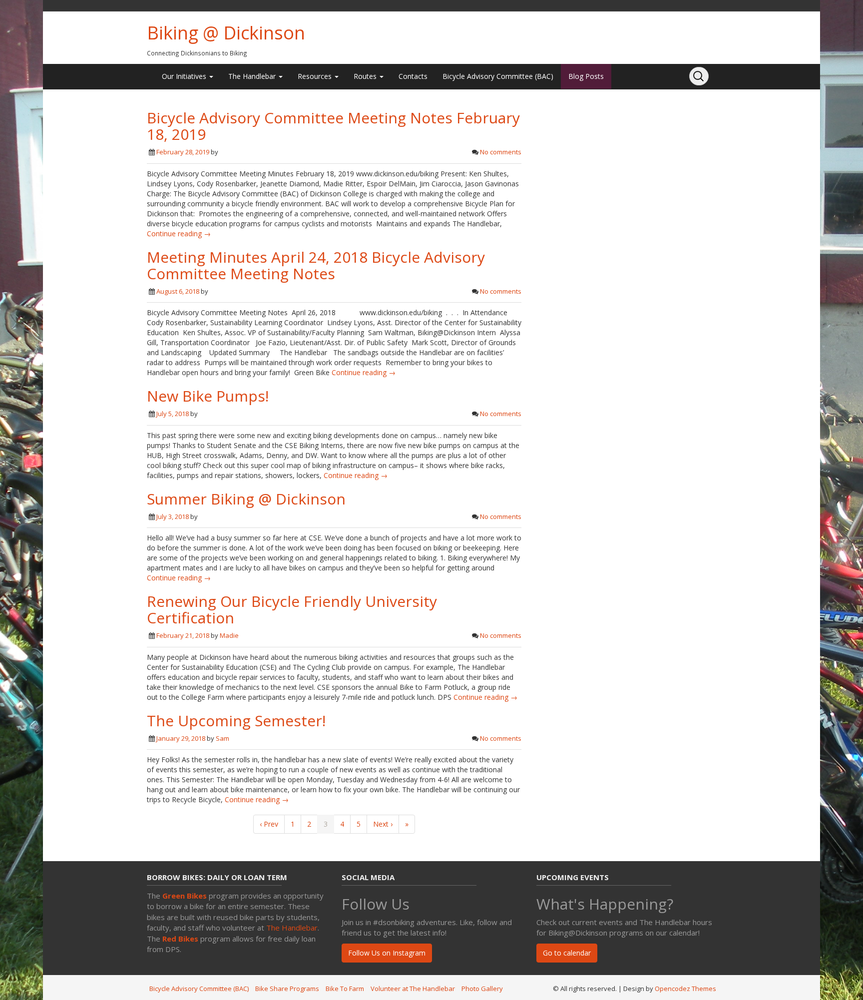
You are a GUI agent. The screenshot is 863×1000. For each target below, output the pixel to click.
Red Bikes (180, 939)
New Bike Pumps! (208, 396)
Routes (366, 76)
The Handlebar (253, 76)
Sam (222, 738)
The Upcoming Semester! (236, 720)
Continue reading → (179, 233)
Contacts (413, 76)
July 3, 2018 (172, 516)
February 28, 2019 (182, 151)
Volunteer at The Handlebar (413, 988)
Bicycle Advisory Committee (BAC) (497, 76)
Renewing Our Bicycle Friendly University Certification (292, 609)
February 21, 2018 (182, 635)
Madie (229, 635)
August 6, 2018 (177, 291)
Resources (316, 76)
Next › (383, 824)
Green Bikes (184, 896)
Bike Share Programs (287, 988)
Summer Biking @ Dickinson (246, 499)
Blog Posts (586, 76)
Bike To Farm (345, 988)
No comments (500, 151)
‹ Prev (269, 824)
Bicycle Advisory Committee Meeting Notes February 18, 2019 (333, 125)
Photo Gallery (482, 988)
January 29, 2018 (180, 738)
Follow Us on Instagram (387, 953)
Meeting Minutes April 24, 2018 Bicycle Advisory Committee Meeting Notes (316, 265)
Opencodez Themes (685, 988)
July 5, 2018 (172, 413)
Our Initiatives (185, 76)
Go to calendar (567, 953)
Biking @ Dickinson (226, 32)
